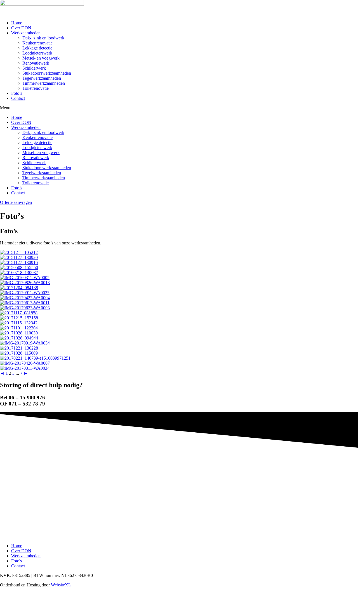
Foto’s (16, 93)
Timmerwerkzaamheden (43, 83)
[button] (179, 107)
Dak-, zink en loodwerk (43, 38)
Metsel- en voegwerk (41, 58)
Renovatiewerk (35, 63)
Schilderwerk (34, 68)
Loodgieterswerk (37, 53)
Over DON (21, 27)
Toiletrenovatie (35, 88)
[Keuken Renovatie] (179, 368)
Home (16, 22)
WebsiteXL (61, 584)
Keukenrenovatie (37, 43)
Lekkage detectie (37, 48)
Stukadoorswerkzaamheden (46, 73)
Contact (18, 98)
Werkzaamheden (26, 32)
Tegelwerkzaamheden (41, 78)
